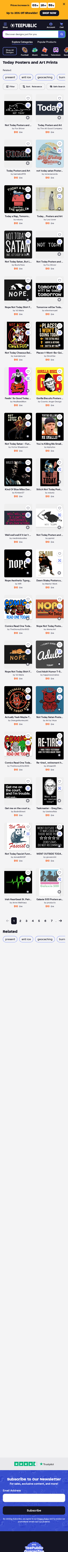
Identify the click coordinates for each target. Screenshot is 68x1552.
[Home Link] (23, 25)
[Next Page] (60, 920)
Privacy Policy (43, 1519)
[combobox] (30, 34)
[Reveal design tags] (27, 117)
